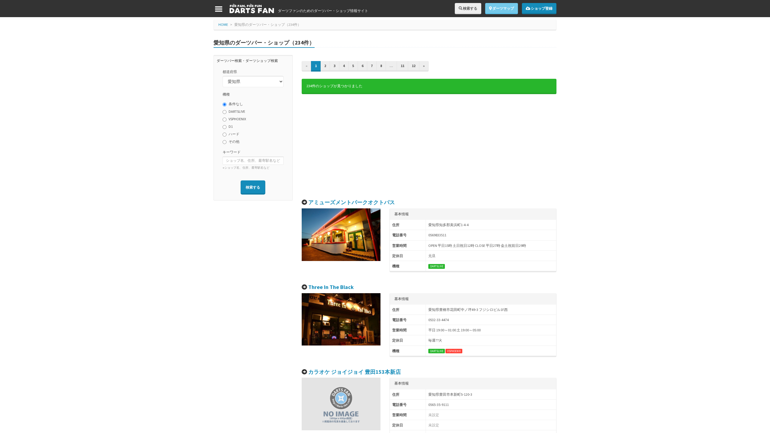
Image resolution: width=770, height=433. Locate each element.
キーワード (232, 152)
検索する (469, 8)
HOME (223, 24)
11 (402, 65)
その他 (234, 141)
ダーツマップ (503, 8)
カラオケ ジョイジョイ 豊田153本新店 (354, 371)
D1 (231, 126)
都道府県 (230, 71)
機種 (226, 94)
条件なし (236, 104)
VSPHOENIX (237, 119)
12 (413, 65)
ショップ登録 (541, 8)
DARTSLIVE (237, 111)
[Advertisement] (429, 147)
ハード (234, 134)
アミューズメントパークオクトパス (351, 202)
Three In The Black (331, 287)
